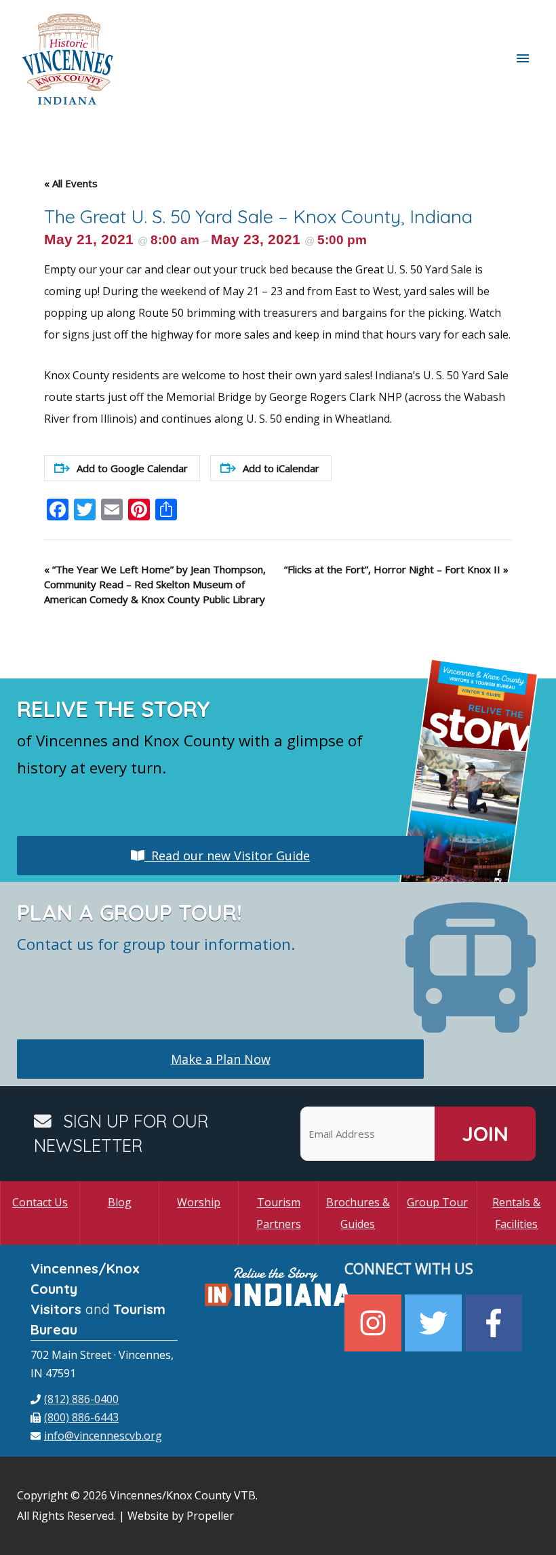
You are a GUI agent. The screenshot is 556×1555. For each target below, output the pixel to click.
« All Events (71, 183)
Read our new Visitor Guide (227, 855)
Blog (120, 1202)
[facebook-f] (495, 1322)
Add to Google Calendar (132, 468)
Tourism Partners (278, 1213)
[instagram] (374, 1322)
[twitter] (435, 1322)
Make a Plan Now (221, 1059)
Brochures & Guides (358, 1213)
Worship (198, 1202)
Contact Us (40, 1202)
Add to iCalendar (281, 468)
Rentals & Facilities (516, 1213)
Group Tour (437, 1202)
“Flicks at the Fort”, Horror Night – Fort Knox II (396, 569)
